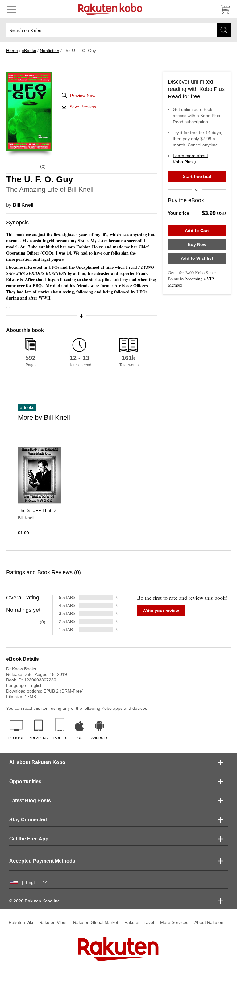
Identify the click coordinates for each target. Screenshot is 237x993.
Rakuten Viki (21, 922)
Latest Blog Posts (30, 800)
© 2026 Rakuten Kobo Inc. (35, 900)
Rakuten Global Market (95, 922)
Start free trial (197, 176)
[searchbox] (118, 30)
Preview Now (82, 95)
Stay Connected (28, 819)
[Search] (224, 30)
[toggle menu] (12, 9)
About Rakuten (208, 922)
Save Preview (82, 106)
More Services (174, 922)
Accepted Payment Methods (42, 861)
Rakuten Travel (139, 922)
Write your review (161, 610)
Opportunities (25, 781)
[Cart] (224, 9)
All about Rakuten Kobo (37, 762)
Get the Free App (28, 838)
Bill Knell (23, 205)
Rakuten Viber (53, 922)
